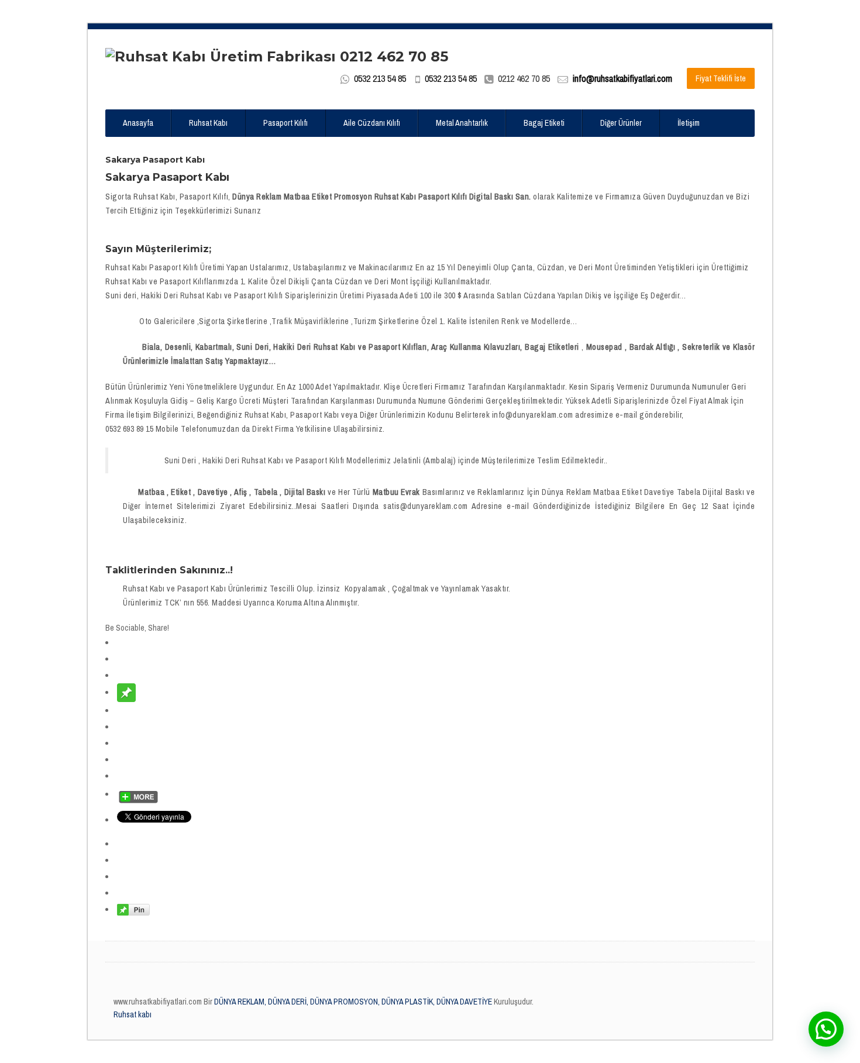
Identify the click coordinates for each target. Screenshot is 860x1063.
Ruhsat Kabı (208, 123)
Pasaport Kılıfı (285, 123)
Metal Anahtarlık (462, 123)
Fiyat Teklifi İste (721, 78)
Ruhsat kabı (132, 1014)
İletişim (688, 123)
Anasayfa (138, 123)
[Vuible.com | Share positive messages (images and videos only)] (126, 692)
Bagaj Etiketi (544, 123)
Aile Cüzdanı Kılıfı (371, 123)
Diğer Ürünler (621, 123)
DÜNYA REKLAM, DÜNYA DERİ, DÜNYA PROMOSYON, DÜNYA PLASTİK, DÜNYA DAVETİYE (352, 1001)
